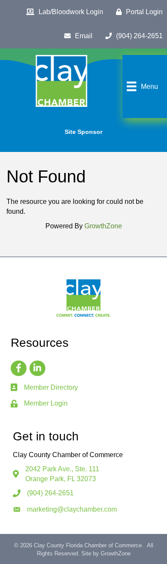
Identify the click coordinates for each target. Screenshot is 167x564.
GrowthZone (103, 226)
